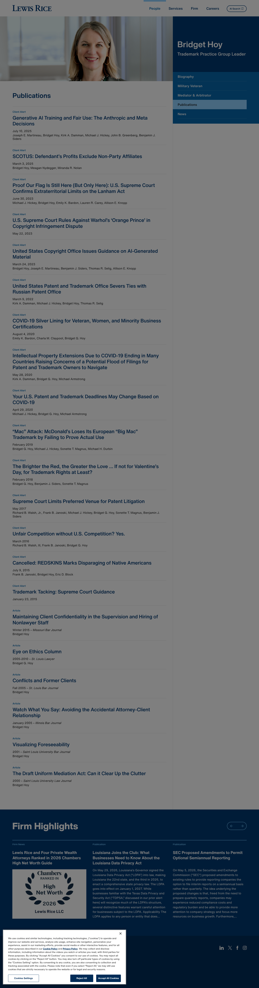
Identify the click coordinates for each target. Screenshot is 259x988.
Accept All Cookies (108, 978)
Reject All (81, 978)
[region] (64, 957)
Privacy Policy (70, 948)
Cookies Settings (23, 978)
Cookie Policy (50, 948)
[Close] (120, 933)
